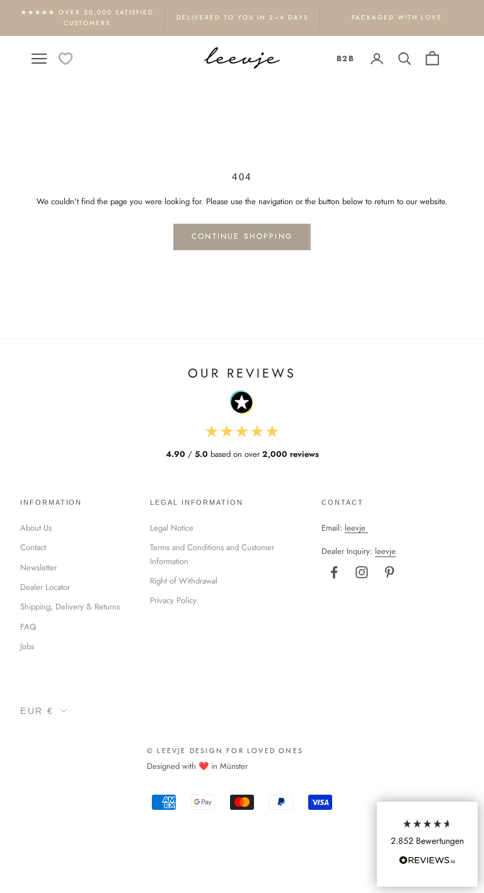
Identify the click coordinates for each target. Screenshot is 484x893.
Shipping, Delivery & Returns (70, 607)
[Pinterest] (389, 572)
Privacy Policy (173, 600)
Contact (33, 547)
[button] (427, 844)
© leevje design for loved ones (225, 751)
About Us (36, 528)
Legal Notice (171, 528)
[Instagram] (361, 572)
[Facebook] (334, 572)
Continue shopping (242, 236)
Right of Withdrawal (183, 581)
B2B (345, 58)
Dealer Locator (45, 587)
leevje (355, 528)
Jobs (27, 646)
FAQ (28, 627)
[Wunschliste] (65, 58)
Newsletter (38, 567)
